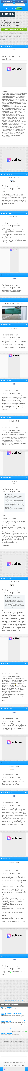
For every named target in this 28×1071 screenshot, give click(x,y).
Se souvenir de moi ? (11, 8)
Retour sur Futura (7, 1)
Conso (13, 1062)
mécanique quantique (6, 1007)
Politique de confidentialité (10, 1065)
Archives (9, 1062)
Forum (5, 20)
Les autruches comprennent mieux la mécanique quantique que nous (13, 1020)
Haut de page (21, 1065)
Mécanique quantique (6, 1033)
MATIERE (3, 24)
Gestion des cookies (20, 1062)
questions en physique (17, 1000)
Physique (9, 24)
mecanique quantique (6, 1028)
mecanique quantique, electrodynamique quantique (11, 1013)
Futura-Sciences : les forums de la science (11, 22)
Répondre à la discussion (14, 29)
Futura (4, 1062)
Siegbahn (7, 1000)
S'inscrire (21, 1)
